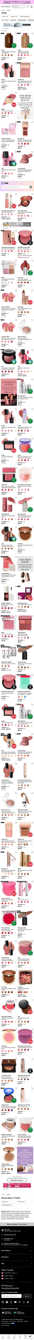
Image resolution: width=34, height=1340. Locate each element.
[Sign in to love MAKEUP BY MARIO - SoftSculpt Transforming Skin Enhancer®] (16, 1118)
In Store (14, 20)
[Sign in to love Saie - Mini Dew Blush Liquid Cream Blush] (16, 151)
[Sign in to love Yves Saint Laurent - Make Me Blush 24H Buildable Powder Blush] (32, 194)
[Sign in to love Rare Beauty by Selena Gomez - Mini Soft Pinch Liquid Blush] (16, 230)
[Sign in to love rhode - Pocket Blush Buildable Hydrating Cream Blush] (32, 33)
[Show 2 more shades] (31, 251)
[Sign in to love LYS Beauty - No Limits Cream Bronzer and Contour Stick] (32, 290)
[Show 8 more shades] (31, 726)
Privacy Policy (4, 1321)
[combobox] (19, 6)
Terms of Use (12, 1321)
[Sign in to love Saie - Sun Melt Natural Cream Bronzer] (32, 1000)
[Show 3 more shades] (31, 283)
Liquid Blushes (20, 1219)
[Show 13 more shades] (31, 85)
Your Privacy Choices (6, 1323)
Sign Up (27, 1296)
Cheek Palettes (11, 1219)
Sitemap (26, 1321)
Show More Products (17, 1180)
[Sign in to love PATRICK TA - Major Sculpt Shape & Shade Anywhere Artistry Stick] (16, 852)
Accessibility (20, 1321)
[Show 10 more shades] (15, 725)
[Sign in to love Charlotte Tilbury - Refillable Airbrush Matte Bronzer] (16, 1147)
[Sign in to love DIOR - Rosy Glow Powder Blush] (16, 616)
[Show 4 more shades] (31, 55)
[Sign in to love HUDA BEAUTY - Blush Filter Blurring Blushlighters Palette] (32, 616)
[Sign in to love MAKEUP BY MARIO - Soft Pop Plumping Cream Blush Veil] (16, 1000)
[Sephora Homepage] (6, 6)
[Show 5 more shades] (31, 216)
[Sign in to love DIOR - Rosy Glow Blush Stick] (32, 881)
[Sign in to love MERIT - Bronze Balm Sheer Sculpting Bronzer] (32, 852)
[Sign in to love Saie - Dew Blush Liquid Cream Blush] (32, 350)
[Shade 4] (12, 55)
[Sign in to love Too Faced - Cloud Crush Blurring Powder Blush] (16, 1029)
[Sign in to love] (16, 63)
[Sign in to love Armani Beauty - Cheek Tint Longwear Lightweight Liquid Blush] (16, 941)
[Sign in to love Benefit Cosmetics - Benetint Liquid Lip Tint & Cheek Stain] (16, 586)
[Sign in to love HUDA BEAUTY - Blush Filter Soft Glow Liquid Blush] (16, 497)
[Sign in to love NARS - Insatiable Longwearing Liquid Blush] (16, 409)
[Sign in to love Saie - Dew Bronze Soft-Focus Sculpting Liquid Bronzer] (16, 527)
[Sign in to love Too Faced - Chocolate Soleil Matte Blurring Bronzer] (16, 970)
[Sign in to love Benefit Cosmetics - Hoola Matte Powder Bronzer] (32, 586)
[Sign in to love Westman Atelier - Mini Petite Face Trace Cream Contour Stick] (32, 645)
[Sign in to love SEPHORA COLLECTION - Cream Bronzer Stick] (32, 1088)
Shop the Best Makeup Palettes (15, 1217)
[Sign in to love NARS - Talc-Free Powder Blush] (16, 704)
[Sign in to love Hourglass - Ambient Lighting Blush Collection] (32, 970)
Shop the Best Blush (7, 1215)
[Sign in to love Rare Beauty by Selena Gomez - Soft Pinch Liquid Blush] (16, 194)
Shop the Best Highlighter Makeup (16, 1213)
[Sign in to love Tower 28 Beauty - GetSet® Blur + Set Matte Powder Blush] (16, 881)
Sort (6, 20)
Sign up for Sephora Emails (9, 1292)
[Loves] (28, 6)
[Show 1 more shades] (15, 251)
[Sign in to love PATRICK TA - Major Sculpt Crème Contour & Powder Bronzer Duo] (32, 822)
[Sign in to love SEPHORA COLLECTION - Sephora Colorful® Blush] (32, 230)
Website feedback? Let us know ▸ (17, 1224)
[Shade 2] (5, 55)
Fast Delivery (23, 20)
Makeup (3, 10)
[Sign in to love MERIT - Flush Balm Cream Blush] (16, 92)
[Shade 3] (8, 55)
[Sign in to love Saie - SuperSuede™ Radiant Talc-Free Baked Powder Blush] (16, 350)
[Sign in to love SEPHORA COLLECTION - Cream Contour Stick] (32, 1059)
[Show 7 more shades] (31, 371)
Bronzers (28, 1213)
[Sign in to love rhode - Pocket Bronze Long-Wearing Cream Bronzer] (16, 33)
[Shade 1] (2, 55)
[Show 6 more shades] (15, 519)
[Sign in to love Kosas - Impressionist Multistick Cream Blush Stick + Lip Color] (32, 409)
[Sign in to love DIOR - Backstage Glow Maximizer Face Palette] (16, 261)
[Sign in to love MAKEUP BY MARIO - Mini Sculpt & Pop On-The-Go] (16, 645)
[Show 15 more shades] (15, 214)
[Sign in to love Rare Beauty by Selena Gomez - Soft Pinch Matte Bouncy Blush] (32, 1029)
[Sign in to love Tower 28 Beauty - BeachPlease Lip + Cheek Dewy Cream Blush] (16, 911)
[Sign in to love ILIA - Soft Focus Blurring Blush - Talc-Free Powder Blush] (32, 941)
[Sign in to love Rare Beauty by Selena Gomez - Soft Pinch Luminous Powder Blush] (32, 468)
